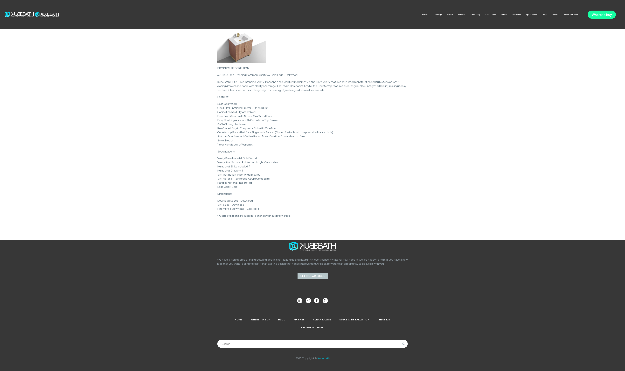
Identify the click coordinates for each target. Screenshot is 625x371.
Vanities (426, 15)
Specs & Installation (354, 319)
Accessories (490, 15)
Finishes (299, 319)
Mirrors (450, 15)
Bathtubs (517, 15)
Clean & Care (322, 319)
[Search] (404, 344)
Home (238, 319)
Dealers (555, 15)
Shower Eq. (475, 15)
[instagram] (308, 300)
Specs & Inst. (531, 15)
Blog (545, 15)
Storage (438, 15)
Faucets (461, 15)
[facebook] (316, 300)
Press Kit (384, 319)
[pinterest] (325, 300)
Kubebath (323, 358)
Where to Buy (260, 319)
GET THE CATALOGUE (312, 275)
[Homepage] (31, 14)
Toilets (504, 15)
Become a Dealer (571, 15)
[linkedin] (299, 300)
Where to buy (602, 15)
